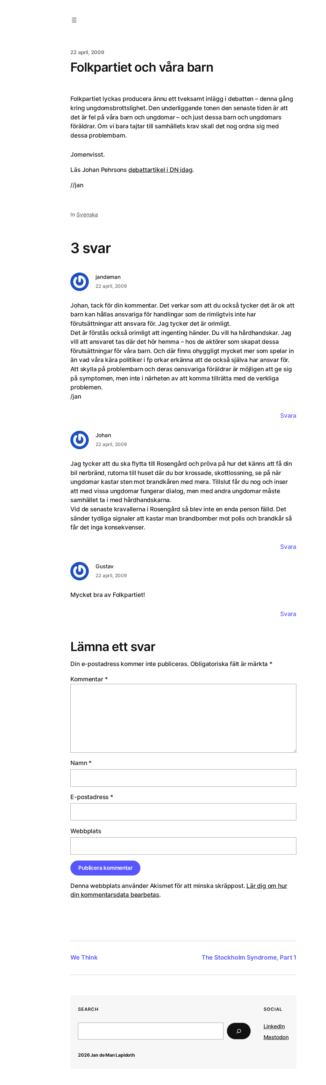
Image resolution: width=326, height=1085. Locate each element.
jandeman (108, 276)
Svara (288, 415)
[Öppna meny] (74, 20)
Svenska (87, 214)
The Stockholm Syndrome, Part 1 (249, 957)
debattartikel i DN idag (160, 170)
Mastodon (276, 1037)
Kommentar (89, 679)
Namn (81, 763)
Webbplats (85, 831)
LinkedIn (274, 1026)
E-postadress (91, 797)
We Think (83, 957)
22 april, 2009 (111, 286)
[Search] (239, 1031)
